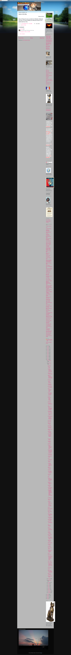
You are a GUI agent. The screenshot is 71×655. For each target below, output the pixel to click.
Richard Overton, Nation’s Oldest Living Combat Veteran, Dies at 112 (49, 37)
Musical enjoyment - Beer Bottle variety (50, 479)
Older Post (42, 37)
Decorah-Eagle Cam (49, 72)
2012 (48, 356)
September (49, 580)
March (49, 589)
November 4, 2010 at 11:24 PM (25, 31)
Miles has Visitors (49, 423)
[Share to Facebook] (38, 23)
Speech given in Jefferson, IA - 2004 (49, 316)
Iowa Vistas (47, 278)
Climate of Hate (49, 461)
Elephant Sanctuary (49, 75)
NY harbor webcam (49, 79)
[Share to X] (37, 23)
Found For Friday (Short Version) (49, 399)
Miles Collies (48, 301)
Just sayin (49, 401)
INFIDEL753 (48, 271)
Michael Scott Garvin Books (48, 299)
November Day (49, 475)
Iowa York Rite (48, 279)
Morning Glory (50, 508)
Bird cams (47, 71)
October (49, 578)
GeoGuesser (48, 256)
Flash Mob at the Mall (50, 427)
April (49, 588)
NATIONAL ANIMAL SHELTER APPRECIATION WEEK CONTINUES (50, 493)
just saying (49, 420)
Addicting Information (48, 230)
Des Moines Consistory (48, 246)
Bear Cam (47, 70)
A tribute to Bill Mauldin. (49, 381)
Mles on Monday (49, 525)
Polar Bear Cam (48, 82)
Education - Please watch (50, 373)
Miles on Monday (49, 468)
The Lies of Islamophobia (50, 522)
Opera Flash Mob (49, 499)
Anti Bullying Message (50, 488)
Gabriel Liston (48, 255)
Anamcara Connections (48, 235)
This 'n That (49, 561)
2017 (48, 349)
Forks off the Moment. (48, 253)
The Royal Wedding (49, 432)
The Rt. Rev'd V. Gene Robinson (48, 110)
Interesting (49, 421)
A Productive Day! (50, 457)
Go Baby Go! (50, 497)
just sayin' (49, 365)
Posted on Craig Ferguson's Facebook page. (50, 446)
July (48, 583)
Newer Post (21, 37)
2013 (48, 355)
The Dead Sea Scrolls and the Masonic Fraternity (50, 451)
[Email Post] (34, 23)
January (49, 592)
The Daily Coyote (48, 320)
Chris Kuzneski (48, 240)
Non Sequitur (48, 304)
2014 (48, 353)
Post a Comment (22, 33)
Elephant (47, 74)
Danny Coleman (48, 242)
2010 (48, 359)
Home (31, 37)
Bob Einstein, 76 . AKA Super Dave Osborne (48, 44)
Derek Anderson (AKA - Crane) (48, 244)
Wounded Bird (48, 334)
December (49, 360)
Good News (49, 567)
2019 (48, 346)
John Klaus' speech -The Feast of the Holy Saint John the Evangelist (49, 287)
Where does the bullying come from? (50, 571)
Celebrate (49, 443)
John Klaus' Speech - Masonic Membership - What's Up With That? (49, 282)
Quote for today (49, 367)
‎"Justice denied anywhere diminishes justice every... (50, 558)
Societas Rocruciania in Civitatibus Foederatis (49, 313)
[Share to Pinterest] (39, 23)
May (49, 586)
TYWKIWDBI (48, 325)
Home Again (48, 265)
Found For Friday (49, 439)
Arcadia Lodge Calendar (48, 222)
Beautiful (49, 510)
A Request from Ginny (50, 529)
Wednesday (49, 554)
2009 (48, 594)
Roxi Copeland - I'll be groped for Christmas (50, 417)
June (49, 585)
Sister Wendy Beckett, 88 (48, 46)
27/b (46, 227)
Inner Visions (48, 272)
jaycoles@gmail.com (49, 340)
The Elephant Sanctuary (48, 322)
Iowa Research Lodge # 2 (50, 517)
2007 (48, 597)
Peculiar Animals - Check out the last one (50, 370)
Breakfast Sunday (49, 441)
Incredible (49, 546)
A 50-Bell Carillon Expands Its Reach (50, 464)
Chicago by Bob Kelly (50, 384)
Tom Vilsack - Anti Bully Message (50, 393)
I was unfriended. (50, 459)
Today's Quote (50, 542)
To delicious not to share (50, 454)
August (49, 582)
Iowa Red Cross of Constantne (49, 276)
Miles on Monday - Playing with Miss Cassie (50, 376)
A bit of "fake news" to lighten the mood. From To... (50, 564)
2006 (48, 598)
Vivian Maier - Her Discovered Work (49, 331)
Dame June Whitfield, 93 (48, 49)
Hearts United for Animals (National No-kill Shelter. (48, 261)
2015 (48, 352)
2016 (48, 350)
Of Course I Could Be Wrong (49, 306)
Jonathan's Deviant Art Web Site (49, 290)
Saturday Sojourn (49, 533)
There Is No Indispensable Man (50, 514)
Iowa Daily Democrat (47, 274)
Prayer (49, 553)
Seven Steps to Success (48, 311)
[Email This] (36, 23)
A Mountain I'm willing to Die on (50, 472)
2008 (48, 595)
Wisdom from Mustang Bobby (50, 551)
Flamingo (47, 76)
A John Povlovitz (48, 228)
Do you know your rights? (50, 387)
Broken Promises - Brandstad (49, 239)
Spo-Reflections (48, 317)
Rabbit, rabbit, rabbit (50, 576)
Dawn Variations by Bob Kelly (49, 390)
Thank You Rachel (49, 541)
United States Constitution (48, 329)
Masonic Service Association (48, 297)
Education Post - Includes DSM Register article (48, 248)
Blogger (41, 652)
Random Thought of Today (50, 483)
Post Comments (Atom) (26, 40)
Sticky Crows (48, 319)
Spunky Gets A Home (50, 429)
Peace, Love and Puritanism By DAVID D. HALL (50, 408)
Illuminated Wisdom (49, 268)
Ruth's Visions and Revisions (49, 309)
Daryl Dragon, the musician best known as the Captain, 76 (49, 40)
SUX (48, 476)
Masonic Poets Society (48, 295)
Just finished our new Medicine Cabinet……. (50, 435)
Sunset (49, 507)
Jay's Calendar (48, 219)
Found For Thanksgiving (50, 404)
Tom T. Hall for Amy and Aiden (50, 538)
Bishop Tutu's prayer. (50, 535)
